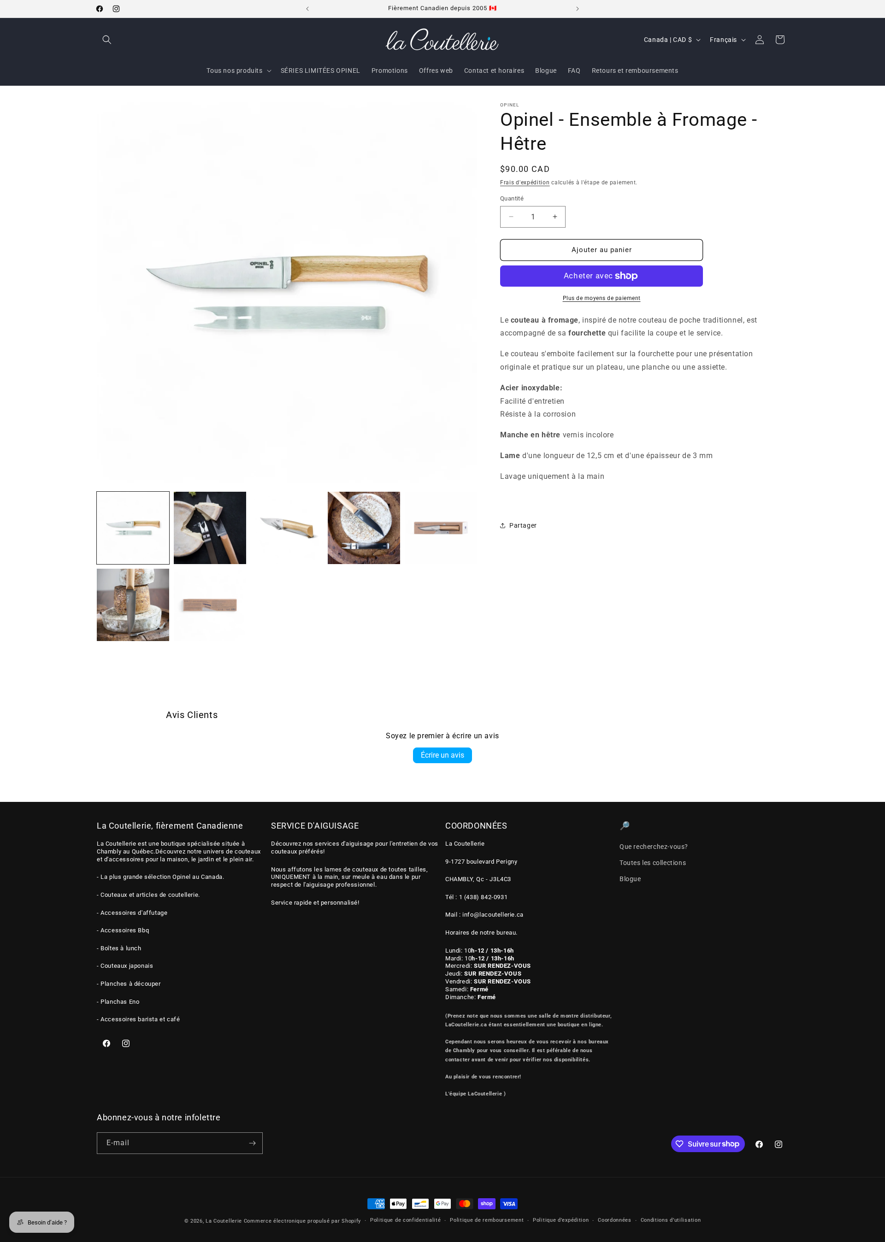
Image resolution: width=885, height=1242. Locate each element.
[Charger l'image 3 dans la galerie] (287, 528)
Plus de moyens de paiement (602, 298)
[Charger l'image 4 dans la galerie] (364, 528)
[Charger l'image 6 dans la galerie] (133, 605)
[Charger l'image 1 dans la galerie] (133, 528)
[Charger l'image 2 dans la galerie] (210, 528)
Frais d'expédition (525, 182)
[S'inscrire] (252, 1143)
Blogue (630, 879)
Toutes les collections (653, 862)
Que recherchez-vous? (654, 846)
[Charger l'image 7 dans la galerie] (210, 605)
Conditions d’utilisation (671, 1220)
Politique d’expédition (561, 1220)
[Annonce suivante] (577, 9)
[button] (107, 39)
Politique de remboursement (487, 1220)
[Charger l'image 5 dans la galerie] (441, 528)
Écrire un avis (442, 755)
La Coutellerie (224, 1221)
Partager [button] (523, 525)
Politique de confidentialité (405, 1220)
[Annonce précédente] (307, 9)
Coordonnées (614, 1220)
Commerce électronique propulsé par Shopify (302, 1221)
